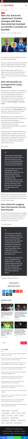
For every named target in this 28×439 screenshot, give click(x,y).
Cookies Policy (6, 433)
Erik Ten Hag (9, 415)
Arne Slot (13, 413)
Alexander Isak (15, 410)
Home (3, 10)
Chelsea (23, 413)
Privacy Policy (17, 431)
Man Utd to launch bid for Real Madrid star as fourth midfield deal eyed (7, 314)
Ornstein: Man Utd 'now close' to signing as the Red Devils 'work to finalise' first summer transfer (21, 314)
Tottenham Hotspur (18, 422)
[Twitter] (7, 291)
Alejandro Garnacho (6, 410)
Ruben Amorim (9, 422)
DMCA (12, 433)
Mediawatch (13, 420)
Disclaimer (23, 431)
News (7, 10)
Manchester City (5, 418)
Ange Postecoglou (5, 413)
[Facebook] (3, 291)
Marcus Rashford (5, 420)
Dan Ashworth (14, 283)
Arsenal (18, 413)
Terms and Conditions (8, 431)
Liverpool (16, 415)
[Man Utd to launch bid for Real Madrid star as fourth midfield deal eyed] (7, 307)
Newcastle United (21, 420)
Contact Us (17, 433)
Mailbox (21, 415)
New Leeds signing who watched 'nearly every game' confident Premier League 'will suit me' (7, 332)
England (3, 415)
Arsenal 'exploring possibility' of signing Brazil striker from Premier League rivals (20, 332)
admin (4, 33)
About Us (23, 433)
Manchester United (14, 286)
